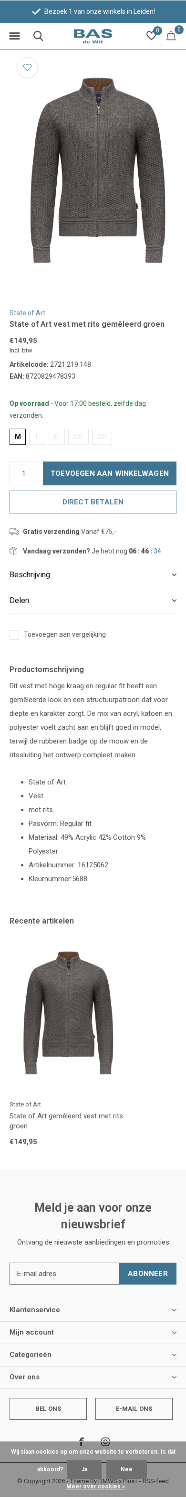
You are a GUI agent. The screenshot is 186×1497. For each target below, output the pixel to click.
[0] (171, 35)
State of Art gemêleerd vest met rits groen (66, 1121)
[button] (14, 36)
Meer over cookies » (95, 1486)
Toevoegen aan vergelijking (65, 634)
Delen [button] (19, 600)
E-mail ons (134, 1408)
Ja (84, 1469)
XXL (78, 437)
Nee (127, 1469)
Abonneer (148, 1273)
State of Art (27, 313)
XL (57, 437)
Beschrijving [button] (30, 574)
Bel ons (48, 1408)
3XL (102, 437)
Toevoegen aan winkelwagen (110, 473)
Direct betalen (93, 502)
